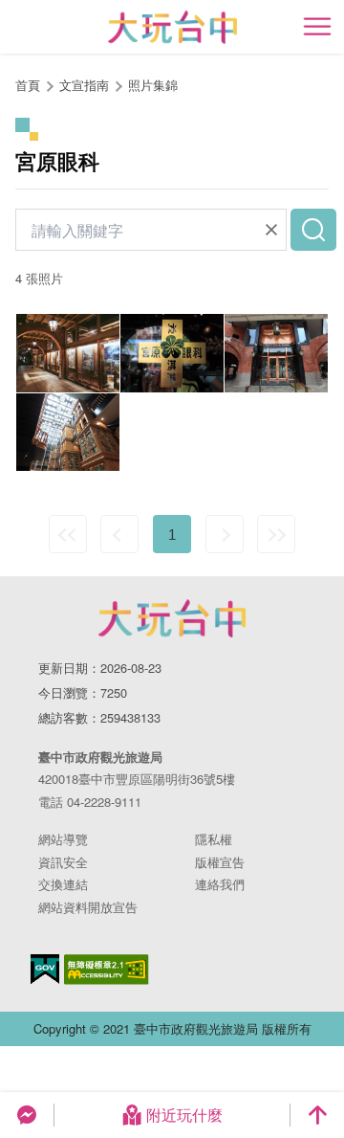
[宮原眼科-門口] (276, 352)
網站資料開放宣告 (88, 907)
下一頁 (224, 534)
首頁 (27, 85)
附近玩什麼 (184, 1115)
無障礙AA (106, 969)
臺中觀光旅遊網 (172, 27)
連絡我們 (220, 884)
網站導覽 (63, 839)
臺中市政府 (172, 618)
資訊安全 (63, 862)
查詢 (313, 230)
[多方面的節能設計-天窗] (67, 432)
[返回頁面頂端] (317, 1115)
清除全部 (271, 229)
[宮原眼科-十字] (172, 352)
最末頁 (276, 534)
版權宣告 (220, 862)
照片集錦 (153, 85)
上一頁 (119, 534)
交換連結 (63, 884)
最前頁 (68, 534)
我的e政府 (45, 969)
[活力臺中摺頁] (67, 352)
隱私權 (213, 839)
